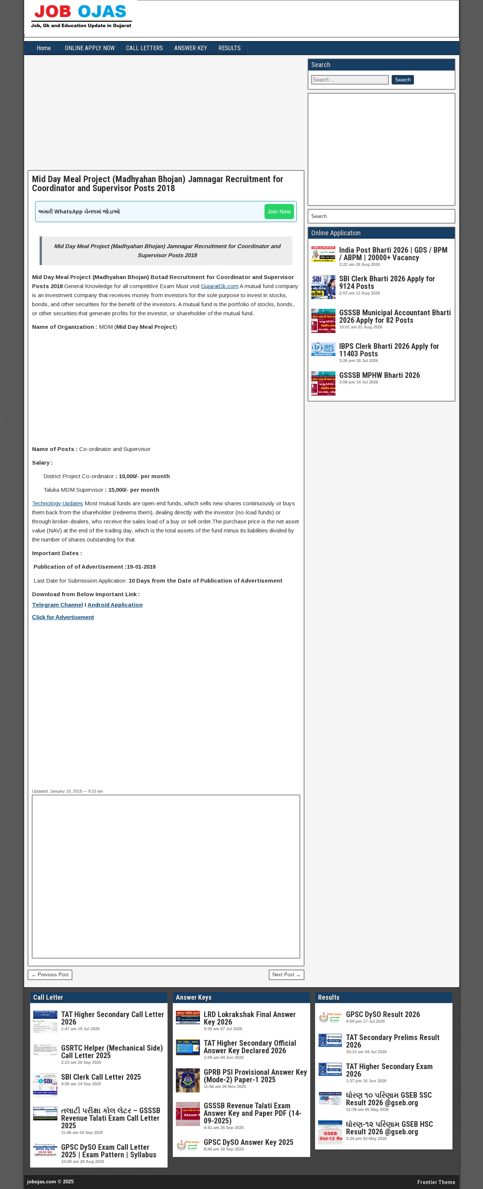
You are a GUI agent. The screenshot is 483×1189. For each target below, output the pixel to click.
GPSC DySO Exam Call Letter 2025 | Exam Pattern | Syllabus (109, 1151)
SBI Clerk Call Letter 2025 (101, 1077)
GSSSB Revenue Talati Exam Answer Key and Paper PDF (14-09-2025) (252, 1113)
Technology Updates (57, 503)
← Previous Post (50, 974)
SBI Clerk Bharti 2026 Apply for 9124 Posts (387, 282)
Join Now (279, 211)
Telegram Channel (57, 604)
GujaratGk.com (219, 286)
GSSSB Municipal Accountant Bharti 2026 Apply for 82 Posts (395, 316)
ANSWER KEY (190, 48)
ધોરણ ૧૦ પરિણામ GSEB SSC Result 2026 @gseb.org (389, 1099)
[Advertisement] (166, 114)
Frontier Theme (436, 1182)
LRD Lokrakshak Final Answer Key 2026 (250, 1018)
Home (44, 48)
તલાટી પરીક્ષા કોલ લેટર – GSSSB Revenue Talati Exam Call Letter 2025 (110, 1118)
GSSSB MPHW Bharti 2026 (379, 375)
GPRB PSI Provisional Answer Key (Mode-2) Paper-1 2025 (255, 1076)
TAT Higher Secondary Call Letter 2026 (112, 1018)
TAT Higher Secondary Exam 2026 (389, 1070)
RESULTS (229, 48)
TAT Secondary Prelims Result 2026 (393, 1041)
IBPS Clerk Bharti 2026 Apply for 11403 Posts (389, 350)
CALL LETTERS (144, 48)
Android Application (115, 604)
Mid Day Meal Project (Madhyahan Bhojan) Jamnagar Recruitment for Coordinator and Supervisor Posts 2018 (157, 183)
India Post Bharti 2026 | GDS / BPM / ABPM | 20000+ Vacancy (393, 253)
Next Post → (286, 974)
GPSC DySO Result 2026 (383, 1014)
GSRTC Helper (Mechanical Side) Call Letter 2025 (112, 1051)
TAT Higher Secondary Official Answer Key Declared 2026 (250, 1047)
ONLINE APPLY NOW (90, 48)
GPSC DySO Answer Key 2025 (249, 1142)
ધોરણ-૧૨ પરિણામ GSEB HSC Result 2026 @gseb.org (389, 1128)
